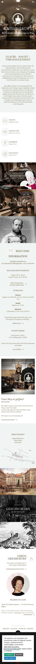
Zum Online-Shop (8, 420)
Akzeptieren (9, 654)
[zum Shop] (34, 14)
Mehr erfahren (10, 658)
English (6, 629)
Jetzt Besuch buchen (18, 39)
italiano (13, 629)
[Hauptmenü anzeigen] (33, 2)
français (22, 629)
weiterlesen (27, 615)
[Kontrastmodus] (2, 2)
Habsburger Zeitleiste (15, 569)
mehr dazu (16, 323)
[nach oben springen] (18, 632)
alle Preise (16, 349)
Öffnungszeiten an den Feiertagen (17, 284)
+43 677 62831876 (28, 263)
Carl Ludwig (18, 612)
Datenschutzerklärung (11, 649)
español (30, 629)
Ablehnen (19, 654)
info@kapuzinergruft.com (18, 261)
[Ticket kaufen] (34, 10)
